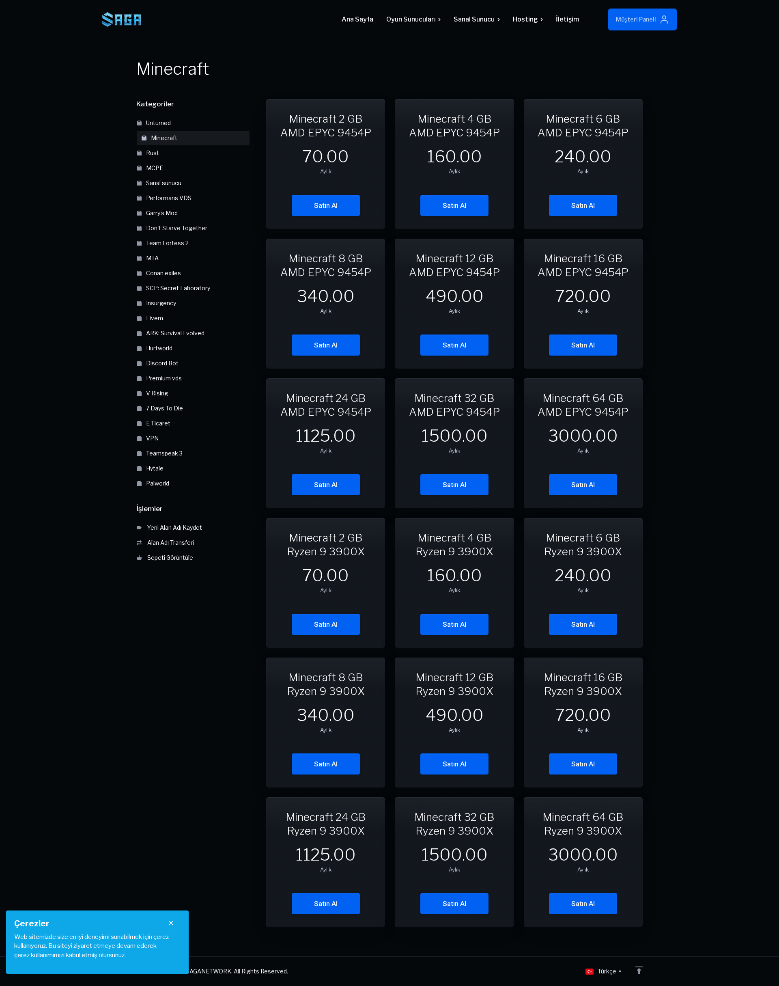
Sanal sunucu (163, 182)
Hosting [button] (525, 19)
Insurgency (160, 303)
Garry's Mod (161, 212)
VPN (152, 438)
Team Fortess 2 (167, 242)
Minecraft (163, 137)
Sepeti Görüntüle (169, 557)
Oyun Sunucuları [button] (411, 19)
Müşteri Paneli (636, 19)
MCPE (154, 167)
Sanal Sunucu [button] (474, 19)
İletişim (567, 19)
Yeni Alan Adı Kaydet (173, 527)
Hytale (154, 468)
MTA (152, 258)
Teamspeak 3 (164, 453)
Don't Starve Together (176, 227)
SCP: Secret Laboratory (177, 288)
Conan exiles (163, 273)
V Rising (156, 393)
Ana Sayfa (357, 19)
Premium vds (163, 378)
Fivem (154, 318)
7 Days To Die (164, 408)
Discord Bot (162, 363)
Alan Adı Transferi (169, 542)
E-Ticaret (157, 423)
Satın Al (326, 205)
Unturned (158, 122)
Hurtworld (158, 348)
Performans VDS (168, 197)
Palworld (157, 483)
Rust (152, 152)
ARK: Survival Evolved (174, 333)
